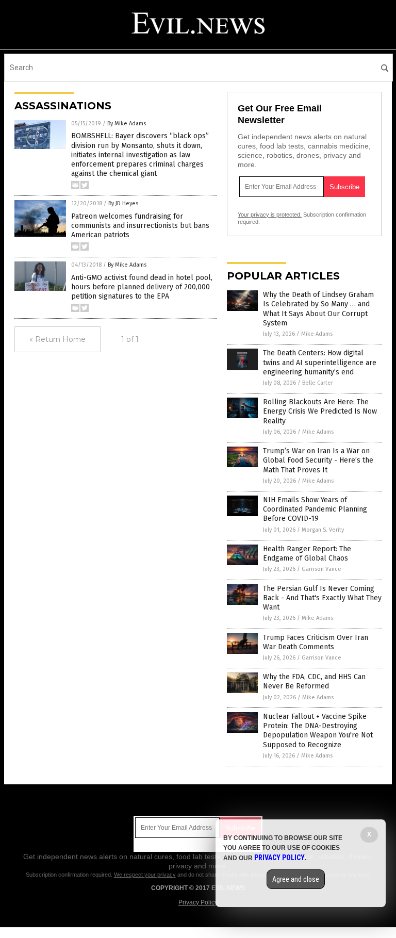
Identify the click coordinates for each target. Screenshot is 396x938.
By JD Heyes (123, 203)
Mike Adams (317, 334)
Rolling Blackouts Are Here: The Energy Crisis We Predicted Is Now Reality (320, 411)
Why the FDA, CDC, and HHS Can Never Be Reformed (314, 681)
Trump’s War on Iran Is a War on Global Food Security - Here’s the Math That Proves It (318, 460)
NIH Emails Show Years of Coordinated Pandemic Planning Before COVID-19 (315, 509)
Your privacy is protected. (270, 214)
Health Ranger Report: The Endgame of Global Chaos (307, 554)
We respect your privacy (145, 874)
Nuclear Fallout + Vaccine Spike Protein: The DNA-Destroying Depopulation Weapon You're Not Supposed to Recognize (318, 730)
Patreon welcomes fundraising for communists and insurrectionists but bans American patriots (140, 225)
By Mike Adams (126, 123)
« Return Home (57, 339)
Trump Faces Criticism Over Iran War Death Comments (315, 642)
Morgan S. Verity (323, 529)
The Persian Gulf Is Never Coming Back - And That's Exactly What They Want (322, 598)
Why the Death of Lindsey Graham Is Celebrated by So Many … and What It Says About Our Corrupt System (318, 308)
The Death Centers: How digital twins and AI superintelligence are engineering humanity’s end (319, 362)
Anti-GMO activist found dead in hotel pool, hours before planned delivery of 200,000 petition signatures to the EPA (141, 287)
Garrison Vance (321, 569)
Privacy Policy (198, 902)
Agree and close (295, 879)
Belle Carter (317, 383)
